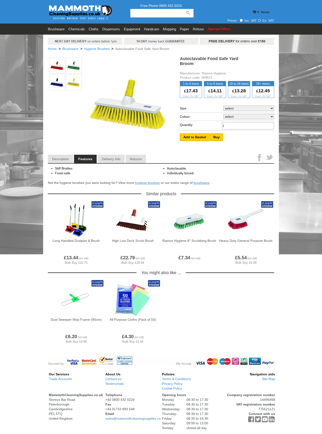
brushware (201, 183)
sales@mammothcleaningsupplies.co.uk (135, 418)
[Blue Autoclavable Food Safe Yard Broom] (57, 82)
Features (85, 159)
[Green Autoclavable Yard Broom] (74, 65)
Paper (184, 29)
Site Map (268, 379)
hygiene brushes (147, 183)
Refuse (198, 29)
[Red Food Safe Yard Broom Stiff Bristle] (57, 65)
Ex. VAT (268, 20)
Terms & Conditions (176, 379)
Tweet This (269, 158)
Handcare (151, 29)
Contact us (113, 379)
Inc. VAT (250, 20)
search (188, 13)
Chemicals (76, 29)
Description (60, 159)
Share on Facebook (260, 158)
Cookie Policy (172, 388)
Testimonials (114, 383)
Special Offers (219, 29)
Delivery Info (111, 159)
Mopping (169, 29)
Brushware (56, 29)
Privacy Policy (172, 383)
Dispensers (111, 29)
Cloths (94, 29)
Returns (136, 159)
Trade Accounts (60, 379)
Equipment (132, 29)
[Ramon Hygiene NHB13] (74, 82)
